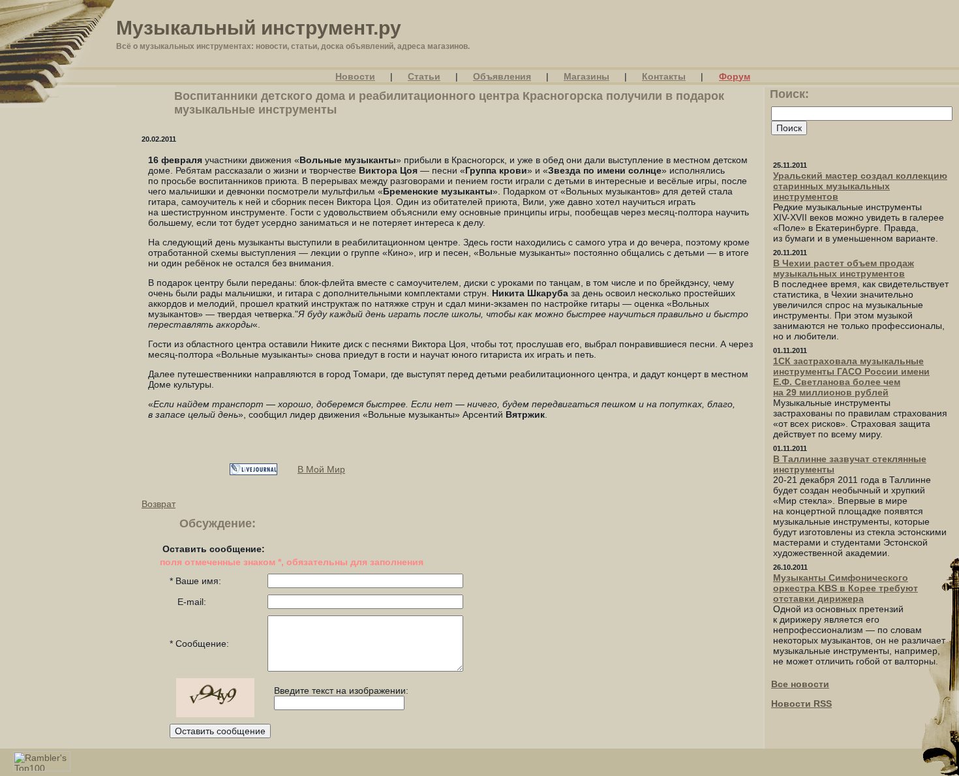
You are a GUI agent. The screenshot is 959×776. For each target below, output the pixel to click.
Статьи (424, 76)
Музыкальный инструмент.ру (258, 28)
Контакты (664, 76)
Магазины (586, 76)
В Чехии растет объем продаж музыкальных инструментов (843, 268)
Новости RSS (801, 703)
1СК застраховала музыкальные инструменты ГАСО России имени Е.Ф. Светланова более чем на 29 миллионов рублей (851, 376)
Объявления (502, 76)
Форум (734, 76)
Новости (355, 76)
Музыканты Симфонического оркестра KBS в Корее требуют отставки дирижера (845, 588)
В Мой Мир (321, 469)
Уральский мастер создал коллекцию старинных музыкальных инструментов (860, 186)
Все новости (800, 684)
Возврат (158, 504)
